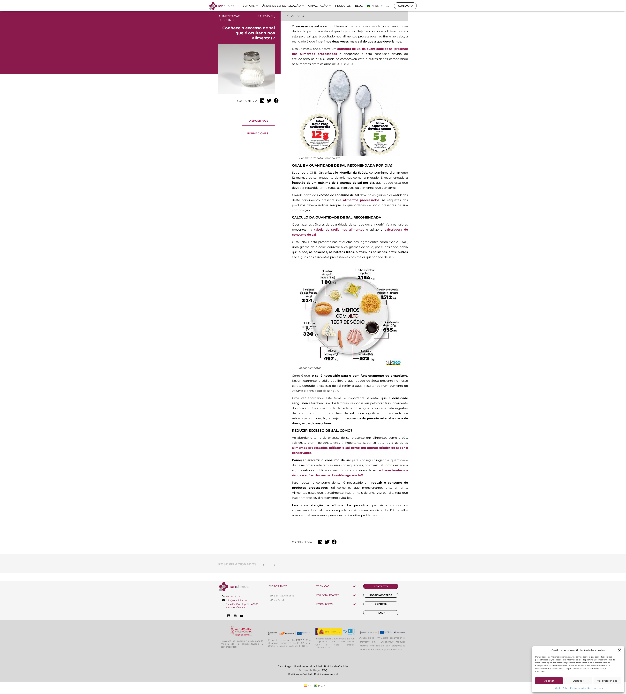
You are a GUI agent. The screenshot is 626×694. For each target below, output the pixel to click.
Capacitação (318, 5)
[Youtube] (241, 616)
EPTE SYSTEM (277, 599)
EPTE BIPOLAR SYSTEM (283, 595)
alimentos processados (361, 200)
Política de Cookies (336, 666)
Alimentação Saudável (246, 16)
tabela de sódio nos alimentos (339, 229)
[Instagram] (235, 616)
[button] (619, 650)
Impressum (598, 688)
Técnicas (248, 5)
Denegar (578, 680)
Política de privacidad (580, 688)
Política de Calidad (300, 674)
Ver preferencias (607, 680)
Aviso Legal (285, 666)
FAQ (324, 670)
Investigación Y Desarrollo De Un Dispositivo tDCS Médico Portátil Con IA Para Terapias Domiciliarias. (335, 643)
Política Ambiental (326, 674)
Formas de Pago (309, 670)
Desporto (226, 20)
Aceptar (549, 680)
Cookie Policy (562, 688)
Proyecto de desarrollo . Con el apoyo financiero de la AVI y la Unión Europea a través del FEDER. (289, 643)
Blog (359, 5)
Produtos (343, 5)
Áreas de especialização (281, 5)
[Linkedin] (228, 616)
